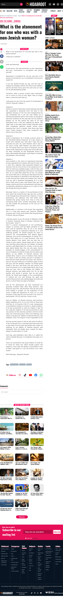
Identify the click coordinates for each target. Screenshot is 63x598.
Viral (30, 570)
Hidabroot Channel (5, 549)
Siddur (58, 546)
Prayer (23, 557)
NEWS (15, 11)
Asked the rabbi (4, 553)
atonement (22, 364)
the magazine (14, 551)
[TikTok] (57, 4)
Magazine (3, 558)
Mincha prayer (58, 557)
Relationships (48, 555)
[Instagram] (49, 4)
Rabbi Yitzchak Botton (39, 569)
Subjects (32, 546)
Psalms (56, 564)
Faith (30, 568)
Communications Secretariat (22, 592)
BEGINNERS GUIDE (37, 11)
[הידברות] (35, 4)
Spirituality (24, 567)
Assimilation (31, 553)
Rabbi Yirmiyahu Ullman (40, 564)
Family (12, 556)
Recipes (47, 569)
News (12, 553)
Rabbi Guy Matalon (40, 574)
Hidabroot (5, 546)
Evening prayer (58, 559)
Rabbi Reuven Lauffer (40, 553)
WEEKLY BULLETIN (21, 11)
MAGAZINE (9, 11)
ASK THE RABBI (29, 11)
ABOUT (59, 11)
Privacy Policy (35, 538)
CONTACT (53, 11)
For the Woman (49, 549)
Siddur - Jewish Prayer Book (58, 549)
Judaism (12, 549)
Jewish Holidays (23, 560)
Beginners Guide (31, 549)
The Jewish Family (24, 553)
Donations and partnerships (4, 561)
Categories (15, 546)
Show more (22, 517)
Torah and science (14, 562)
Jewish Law (31, 565)
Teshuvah (29, 364)
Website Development (58, 593)
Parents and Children (48, 562)
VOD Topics (24, 547)
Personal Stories (14, 564)
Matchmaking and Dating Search (49, 552)
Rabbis (40, 546)
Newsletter (3, 551)
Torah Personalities (15, 571)
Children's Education (48, 566)
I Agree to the (32, 538)
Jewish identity (14, 364)
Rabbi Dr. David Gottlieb (39, 558)
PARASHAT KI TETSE (45, 11)
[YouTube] (53, 4)
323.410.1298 (22, 594)
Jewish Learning (23, 564)
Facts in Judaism (30, 560)
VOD (4, 11)
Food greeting (58, 561)
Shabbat (30, 563)
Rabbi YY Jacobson (39, 578)
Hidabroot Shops (4, 556)
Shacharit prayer (57, 553)
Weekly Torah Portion (13, 567)
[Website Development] (49, 593)
